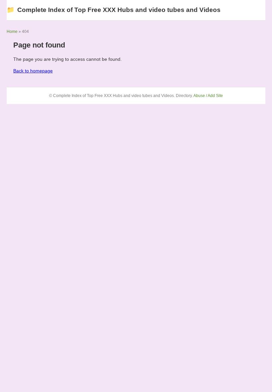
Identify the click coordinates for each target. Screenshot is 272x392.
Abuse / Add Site (208, 95)
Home (12, 31)
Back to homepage (33, 70)
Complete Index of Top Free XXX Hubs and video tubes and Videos (114, 9)
